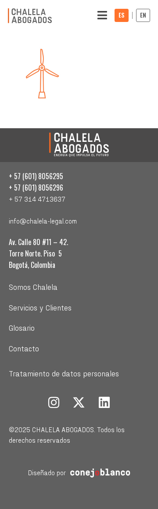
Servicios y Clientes (40, 307)
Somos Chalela (33, 286)
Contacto (24, 348)
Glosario (22, 327)
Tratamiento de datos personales (64, 373)
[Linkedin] (104, 403)
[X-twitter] (79, 403)
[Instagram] (54, 403)
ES (121, 15)
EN (143, 15)
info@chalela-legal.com (43, 221)
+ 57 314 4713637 (37, 199)
